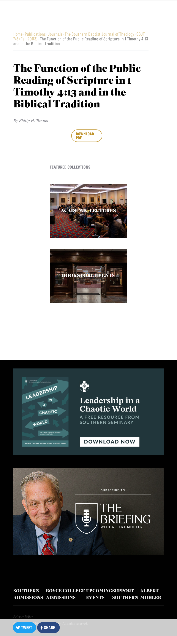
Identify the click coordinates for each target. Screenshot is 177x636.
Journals (55, 34)
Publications (35, 34)
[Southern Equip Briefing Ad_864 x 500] (88, 553)
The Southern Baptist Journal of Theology (99, 34)
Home (18, 34)
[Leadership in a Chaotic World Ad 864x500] (88, 453)
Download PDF (85, 135)
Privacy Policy (23, 616)
